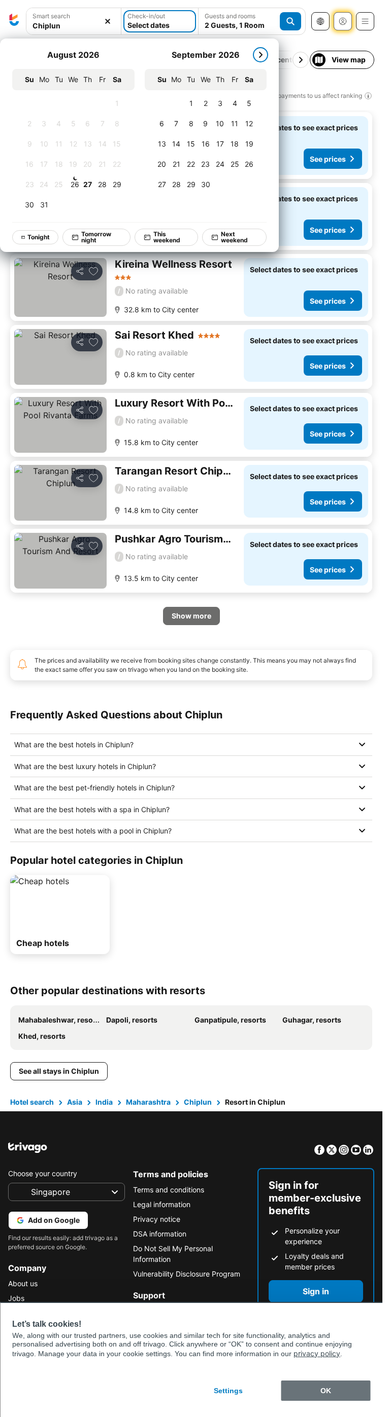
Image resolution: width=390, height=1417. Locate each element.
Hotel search (32, 1102)
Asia (74, 1102)
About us (23, 1283)
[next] (260, 55)
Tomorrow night (96, 237)
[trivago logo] (14, 21)
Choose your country (42, 1173)
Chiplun (198, 1102)
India (104, 1102)
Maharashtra (148, 1102)
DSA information (159, 1233)
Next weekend (234, 237)
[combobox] (73, 25)
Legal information (161, 1204)
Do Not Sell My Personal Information (173, 1253)
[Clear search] (108, 21)
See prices (328, 159)
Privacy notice (156, 1219)
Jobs (16, 1298)
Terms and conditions (168, 1189)
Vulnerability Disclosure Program (186, 1273)
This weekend (166, 237)
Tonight (38, 237)
